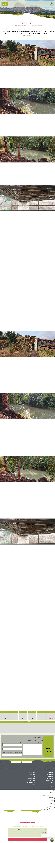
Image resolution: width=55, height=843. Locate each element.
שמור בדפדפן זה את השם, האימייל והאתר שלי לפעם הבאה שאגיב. (12, 752)
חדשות (24, 3)
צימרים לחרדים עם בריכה (48, 774)
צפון (27, 25)
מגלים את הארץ (32, 780)
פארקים (51, 786)
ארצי (30, 25)
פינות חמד (51, 784)
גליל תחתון (23, 25)
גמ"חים (13, 3)
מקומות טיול (41, 3)
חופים (52, 782)
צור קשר (29, 5)
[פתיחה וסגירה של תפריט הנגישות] (53, 791)
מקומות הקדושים (32, 772)
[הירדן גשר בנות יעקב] (27, 65)
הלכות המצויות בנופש (18, 3)
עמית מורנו (43, 809)
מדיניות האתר (32, 788)
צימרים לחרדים (45, 3)
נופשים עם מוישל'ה (29, 3)
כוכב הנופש (40, 25)
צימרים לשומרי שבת (49, 780)
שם (21, 742)
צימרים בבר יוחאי (50, 778)
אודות (10, 3)
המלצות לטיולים (35, 3)
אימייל (20, 746)
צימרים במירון (50, 776)
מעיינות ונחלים (34, 25)
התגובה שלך (39, 742)
